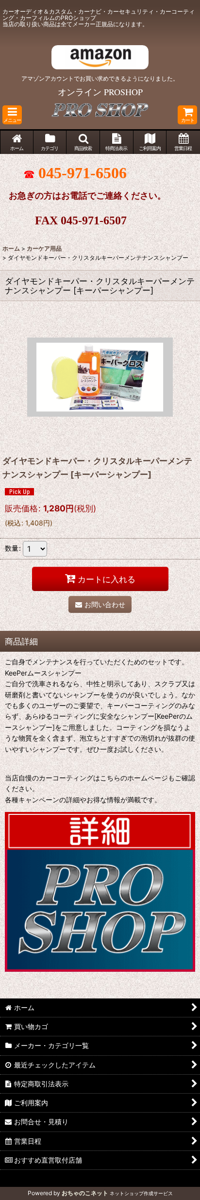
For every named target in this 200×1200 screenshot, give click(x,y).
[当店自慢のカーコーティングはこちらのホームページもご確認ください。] (100, 891)
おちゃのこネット (85, 1193)
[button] (12, 114)
